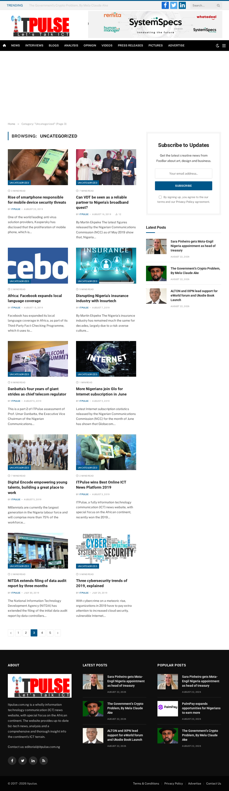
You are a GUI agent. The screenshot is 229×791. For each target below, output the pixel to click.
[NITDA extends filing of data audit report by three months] (38, 551)
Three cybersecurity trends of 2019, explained (101, 583)
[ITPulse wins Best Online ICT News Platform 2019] (106, 452)
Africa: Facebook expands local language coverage (35, 298)
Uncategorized (19, 182)
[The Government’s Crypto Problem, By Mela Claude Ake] (156, 273)
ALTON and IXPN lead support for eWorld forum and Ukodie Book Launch (194, 295)
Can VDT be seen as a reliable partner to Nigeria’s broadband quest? (102, 202)
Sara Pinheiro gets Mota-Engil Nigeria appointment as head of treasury (193, 246)
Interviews (34, 45)
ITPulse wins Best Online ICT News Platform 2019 (101, 485)
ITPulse (15, 209)
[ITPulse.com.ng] (39, 25)
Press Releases (130, 45)
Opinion (90, 45)
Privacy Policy (185, 201)
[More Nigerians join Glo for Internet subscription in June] (106, 359)
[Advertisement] (114, 86)
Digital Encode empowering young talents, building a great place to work (37, 487)
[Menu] (224, 46)
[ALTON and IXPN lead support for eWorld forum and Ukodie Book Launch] (156, 296)
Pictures (155, 45)
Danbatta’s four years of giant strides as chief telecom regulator (37, 391)
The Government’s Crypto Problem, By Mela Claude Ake (68, 5)
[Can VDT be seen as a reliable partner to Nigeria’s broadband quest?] (106, 167)
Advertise (176, 45)
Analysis (71, 45)
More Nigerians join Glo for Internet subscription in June (101, 391)
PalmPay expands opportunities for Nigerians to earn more (201, 708)
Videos (107, 45)
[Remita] (155, 37)
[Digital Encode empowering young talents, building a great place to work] (38, 452)
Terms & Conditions (146, 783)
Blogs (54, 45)
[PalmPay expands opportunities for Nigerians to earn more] (167, 708)
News (15, 45)
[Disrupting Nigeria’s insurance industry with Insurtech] (106, 265)
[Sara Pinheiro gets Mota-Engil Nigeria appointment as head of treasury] (156, 246)
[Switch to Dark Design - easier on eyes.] (217, 45)
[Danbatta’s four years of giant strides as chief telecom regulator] (38, 359)
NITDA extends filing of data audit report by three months (37, 583)
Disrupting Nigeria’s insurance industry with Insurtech (102, 298)
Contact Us (213, 783)
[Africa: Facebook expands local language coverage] (38, 265)
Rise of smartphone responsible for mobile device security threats (37, 200)
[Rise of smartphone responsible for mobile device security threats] (38, 167)
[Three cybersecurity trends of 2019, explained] (106, 551)
